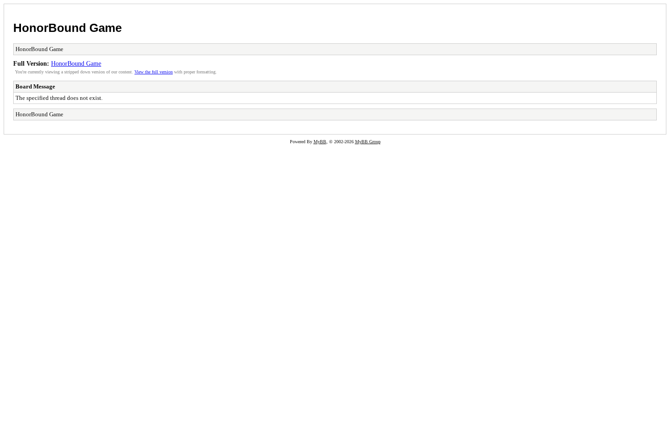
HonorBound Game (67, 28)
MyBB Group (368, 141)
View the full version (153, 71)
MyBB (320, 141)
